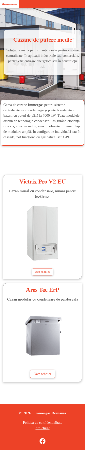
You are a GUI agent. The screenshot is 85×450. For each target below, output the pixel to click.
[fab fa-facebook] (42, 442)
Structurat (43, 428)
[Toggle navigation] (79, 4)
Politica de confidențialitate (42, 423)
